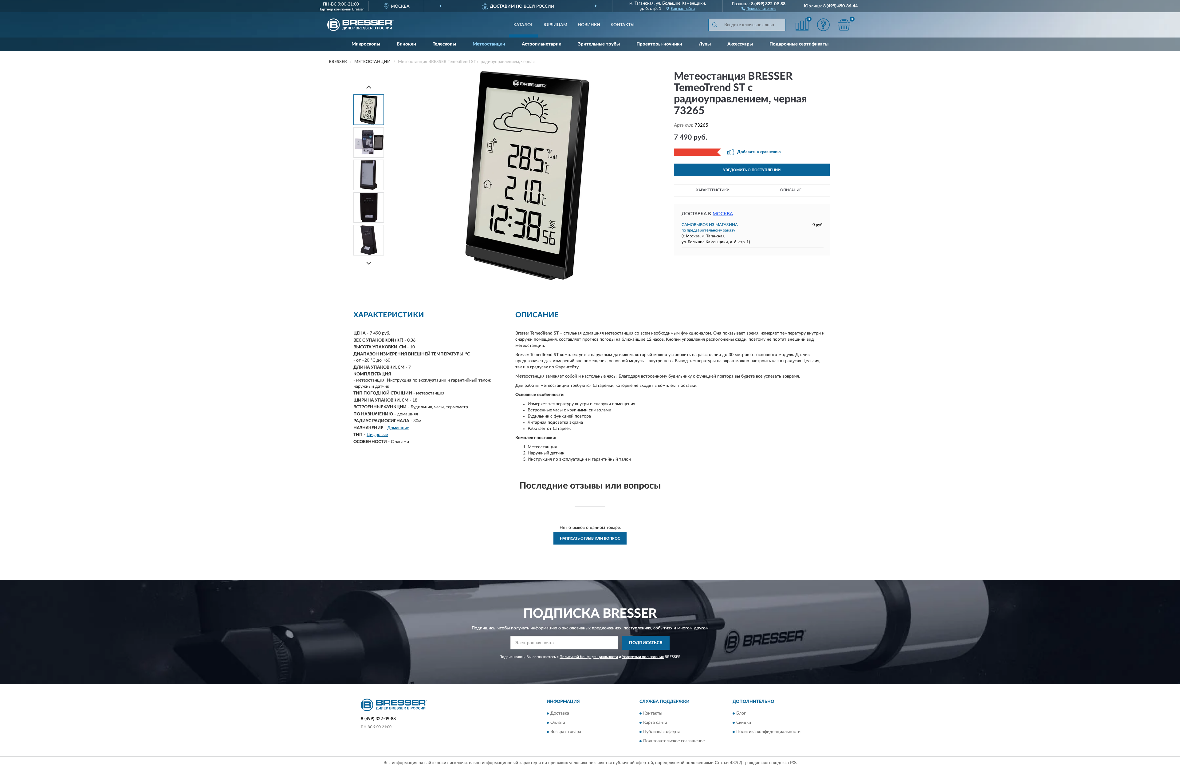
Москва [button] (723, 214)
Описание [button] (790, 190)
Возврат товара (565, 732)
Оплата (557, 723)
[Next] (368, 263)
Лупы (705, 44)
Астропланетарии (541, 44)
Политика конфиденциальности (768, 732)
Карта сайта (655, 723)
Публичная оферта (661, 732)
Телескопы (444, 44)
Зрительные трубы (599, 44)
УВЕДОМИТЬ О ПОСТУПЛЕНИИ (752, 170)
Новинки (589, 25)
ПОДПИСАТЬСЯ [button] (646, 643)
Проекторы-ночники (659, 44)
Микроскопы (366, 44)
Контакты (623, 25)
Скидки (743, 723)
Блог (741, 714)
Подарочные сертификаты (798, 44)
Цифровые (377, 435)
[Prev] (368, 86)
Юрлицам (555, 25)
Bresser (358, 9)
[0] (844, 24)
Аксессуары (740, 44)
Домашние (398, 428)
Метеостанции (489, 44)
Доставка (559, 714)
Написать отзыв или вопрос (590, 538)
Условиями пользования (643, 657)
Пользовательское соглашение (674, 741)
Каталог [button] (523, 25)
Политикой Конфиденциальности (589, 657)
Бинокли (406, 44)
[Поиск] (714, 25)
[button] (758, 8)
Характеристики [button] (713, 190)
